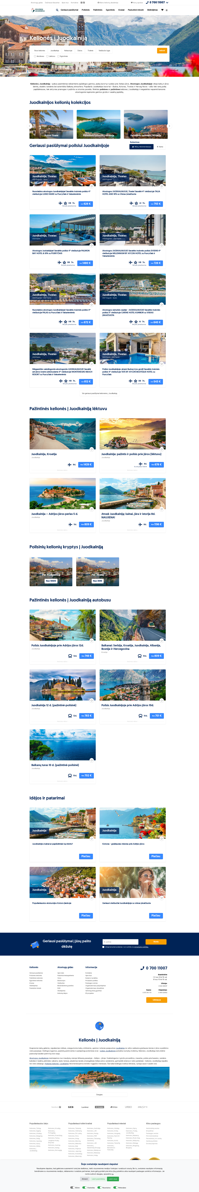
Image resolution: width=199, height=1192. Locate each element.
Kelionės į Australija (93, 1128)
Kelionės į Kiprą (34, 1143)
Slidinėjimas (152, 10)
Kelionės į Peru (73, 1136)
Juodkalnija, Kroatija (44, 454)
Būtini (77, 1188)
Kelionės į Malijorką (132, 1140)
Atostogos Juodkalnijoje (38, 1058)
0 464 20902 (162, 992)
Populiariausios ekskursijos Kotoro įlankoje (51, 903)
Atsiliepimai (61, 991)
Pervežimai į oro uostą (153, 1138)
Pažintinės (97, 10)
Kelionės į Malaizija (93, 1153)
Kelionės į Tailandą (74, 1128)
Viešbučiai (60, 983)
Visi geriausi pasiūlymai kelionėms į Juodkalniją (99, 393)
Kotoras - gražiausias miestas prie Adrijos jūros (123, 844)
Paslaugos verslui (91, 983)
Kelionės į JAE (92, 1143)
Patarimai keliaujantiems (65, 975)
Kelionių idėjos (62, 993)
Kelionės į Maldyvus (94, 1150)
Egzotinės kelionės (35, 980)
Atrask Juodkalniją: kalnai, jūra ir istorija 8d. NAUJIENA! (128, 516)
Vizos (59, 978)
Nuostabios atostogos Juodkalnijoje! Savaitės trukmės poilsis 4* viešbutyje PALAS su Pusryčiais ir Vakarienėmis (61, 311)
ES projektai (89, 993)
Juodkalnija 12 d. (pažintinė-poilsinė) (53, 705)
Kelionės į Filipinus (74, 1148)
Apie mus (65, 3)
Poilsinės (86, 10)
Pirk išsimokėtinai (152, 1136)
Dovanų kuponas (152, 1143)
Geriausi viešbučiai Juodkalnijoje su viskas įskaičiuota (126, 903)
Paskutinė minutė (136, 10)
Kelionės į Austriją (54, 1145)
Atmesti (85, 1179)
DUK (58, 988)
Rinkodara (122, 1188)
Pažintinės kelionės (36, 978)
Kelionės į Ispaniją (35, 1141)
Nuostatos (106, 1188)
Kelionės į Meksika (74, 1143)
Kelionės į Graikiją (35, 1133)
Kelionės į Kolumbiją (75, 1154)
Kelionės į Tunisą (53, 1138)
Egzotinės (110, 10)
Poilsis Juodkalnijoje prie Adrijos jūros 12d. (57, 645)
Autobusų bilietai (151, 1141)
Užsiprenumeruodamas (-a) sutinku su (127, 947)
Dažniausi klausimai (52, 3)
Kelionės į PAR (92, 1136)
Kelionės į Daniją (53, 1148)
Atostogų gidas (37, 3)
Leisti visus (113, 1179)
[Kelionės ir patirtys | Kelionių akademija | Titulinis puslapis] (40, 10)
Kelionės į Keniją (92, 1133)
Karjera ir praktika (91, 978)
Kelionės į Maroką (74, 1141)
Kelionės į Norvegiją (55, 1150)
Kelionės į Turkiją (35, 1128)
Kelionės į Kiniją (73, 1138)
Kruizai (121, 10)
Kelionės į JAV (92, 1131)
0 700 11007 (156, 968)
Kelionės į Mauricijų (75, 1156)
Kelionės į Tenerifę (113, 1143)
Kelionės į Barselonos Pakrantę (111, 1148)
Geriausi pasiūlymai (69, 10)
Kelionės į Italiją (34, 1138)
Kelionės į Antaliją (113, 1128)
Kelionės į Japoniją (74, 1151)
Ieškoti (162, 51)
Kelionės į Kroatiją (54, 1128)
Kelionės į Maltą (34, 1146)
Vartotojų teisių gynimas (93, 991)
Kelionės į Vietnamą (75, 1131)
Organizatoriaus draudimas (94, 988)
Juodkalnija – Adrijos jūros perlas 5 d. (54, 514)
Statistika (91, 1188)
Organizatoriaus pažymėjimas (95, 985)
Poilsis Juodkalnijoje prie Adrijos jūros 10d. (127, 705)
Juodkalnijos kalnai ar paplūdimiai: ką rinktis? (52, 844)
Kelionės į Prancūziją (55, 1135)
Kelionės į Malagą (132, 1143)
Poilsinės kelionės (35, 975)
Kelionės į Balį (73, 1146)
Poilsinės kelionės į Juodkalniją (57, 1064)
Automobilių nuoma (152, 1128)
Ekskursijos (61, 980)
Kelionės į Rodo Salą (133, 1138)
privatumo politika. (141, 947)
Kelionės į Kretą (112, 1131)
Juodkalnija (120, 1048)
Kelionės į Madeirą (132, 1135)
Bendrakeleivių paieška (65, 985)
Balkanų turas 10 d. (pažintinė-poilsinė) (55, 765)
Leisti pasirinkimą (98, 1179)
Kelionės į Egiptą (35, 1131)
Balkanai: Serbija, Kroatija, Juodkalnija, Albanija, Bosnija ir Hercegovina (131, 647)
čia (112, 1174)
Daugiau (99, 1095)
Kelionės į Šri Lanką (75, 1133)
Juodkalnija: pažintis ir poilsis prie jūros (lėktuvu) (131, 454)
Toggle (72, 1187)
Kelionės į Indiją (92, 1155)
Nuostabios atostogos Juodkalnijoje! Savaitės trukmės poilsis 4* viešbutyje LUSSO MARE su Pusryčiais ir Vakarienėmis (61, 193)
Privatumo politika (91, 980)
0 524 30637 (163, 986)
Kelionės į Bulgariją (35, 1136)
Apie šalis (60, 973)
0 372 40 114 (147, 992)
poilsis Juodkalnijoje (108, 1051)
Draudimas (150, 1131)
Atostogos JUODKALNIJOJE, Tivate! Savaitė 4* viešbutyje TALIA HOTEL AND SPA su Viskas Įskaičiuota (131, 193)
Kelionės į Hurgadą (113, 1133)
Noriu (156, 942)
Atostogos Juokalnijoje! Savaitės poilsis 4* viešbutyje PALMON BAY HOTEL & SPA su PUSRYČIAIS (61, 252)
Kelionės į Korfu (112, 1140)
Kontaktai (74, 3)
